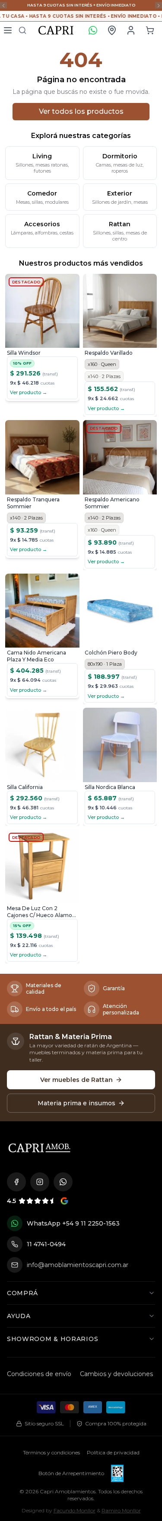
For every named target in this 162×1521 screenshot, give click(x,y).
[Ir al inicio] (39, 1148)
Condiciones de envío (39, 1374)
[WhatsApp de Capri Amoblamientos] (63, 1181)
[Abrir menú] (8, 30)
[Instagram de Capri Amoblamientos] (39, 1181)
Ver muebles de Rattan (76, 1080)
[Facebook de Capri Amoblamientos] (16, 1181)
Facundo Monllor (74, 1510)
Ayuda (19, 1316)
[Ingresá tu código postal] (112, 30)
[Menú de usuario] (131, 30)
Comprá (22, 1293)
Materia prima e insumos (76, 1103)
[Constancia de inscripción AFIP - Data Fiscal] (117, 1473)
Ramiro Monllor (121, 1510)
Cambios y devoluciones (116, 1374)
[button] (150, 30)
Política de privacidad (113, 1452)
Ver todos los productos (81, 111)
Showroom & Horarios (52, 1339)
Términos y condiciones (51, 1452)
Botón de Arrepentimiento (71, 1473)
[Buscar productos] (22, 30)
